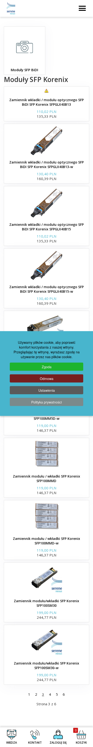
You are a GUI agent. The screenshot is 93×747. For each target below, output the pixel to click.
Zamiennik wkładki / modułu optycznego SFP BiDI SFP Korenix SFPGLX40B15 (46, 226)
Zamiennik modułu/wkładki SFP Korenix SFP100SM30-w (46, 665)
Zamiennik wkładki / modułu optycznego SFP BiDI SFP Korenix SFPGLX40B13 (46, 102)
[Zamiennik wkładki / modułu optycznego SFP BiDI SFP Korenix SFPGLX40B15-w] (46, 265)
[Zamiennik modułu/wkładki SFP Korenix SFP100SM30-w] (46, 641)
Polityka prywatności (46, 402)
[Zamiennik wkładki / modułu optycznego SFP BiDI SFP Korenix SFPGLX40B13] (46, 91)
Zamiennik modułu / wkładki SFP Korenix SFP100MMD (46, 478)
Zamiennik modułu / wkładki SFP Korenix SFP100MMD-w (46, 540)
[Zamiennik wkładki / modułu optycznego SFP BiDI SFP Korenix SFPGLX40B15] (46, 203)
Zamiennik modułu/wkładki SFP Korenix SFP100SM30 (46, 603)
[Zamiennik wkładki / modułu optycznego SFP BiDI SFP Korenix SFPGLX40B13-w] (46, 140)
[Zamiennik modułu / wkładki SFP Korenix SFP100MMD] (46, 454)
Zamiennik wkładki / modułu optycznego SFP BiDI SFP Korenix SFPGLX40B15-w (46, 289)
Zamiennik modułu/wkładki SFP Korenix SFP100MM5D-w (46, 416)
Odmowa (46, 378)
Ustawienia (46, 390)
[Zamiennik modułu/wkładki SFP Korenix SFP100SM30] (46, 579)
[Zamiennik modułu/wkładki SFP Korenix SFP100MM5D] (46, 327)
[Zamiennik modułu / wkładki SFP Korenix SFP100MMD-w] (46, 517)
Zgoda (47, 366)
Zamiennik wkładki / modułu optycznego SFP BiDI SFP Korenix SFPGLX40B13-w (46, 164)
